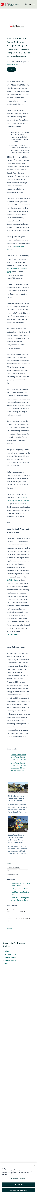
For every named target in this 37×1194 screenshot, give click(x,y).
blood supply (23, 871)
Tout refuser (18, 1184)
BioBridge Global (12, 64)
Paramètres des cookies (18, 1178)
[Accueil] (10, 4)
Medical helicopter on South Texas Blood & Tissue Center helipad (18, 757)
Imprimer (6, 951)
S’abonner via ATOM (10, 960)
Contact (9, 928)
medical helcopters (12, 874)
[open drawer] (34, 4)
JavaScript (7, 964)
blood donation (11, 871)
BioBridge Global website (19, 889)
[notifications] (30, 4)
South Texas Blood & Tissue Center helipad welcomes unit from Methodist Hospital (16, 838)
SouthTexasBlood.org (14, 635)
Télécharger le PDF (10, 954)
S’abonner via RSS (9, 957)
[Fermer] (34, 1166)
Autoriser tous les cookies (18, 1190)
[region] (18, 1178)
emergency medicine (13, 867)
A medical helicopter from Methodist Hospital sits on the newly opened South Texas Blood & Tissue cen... (17, 808)
